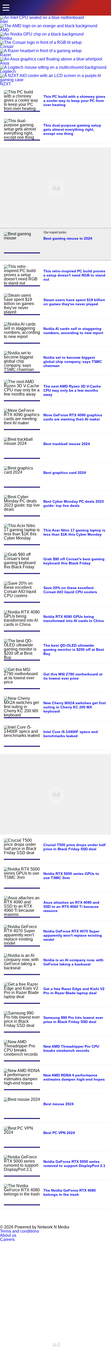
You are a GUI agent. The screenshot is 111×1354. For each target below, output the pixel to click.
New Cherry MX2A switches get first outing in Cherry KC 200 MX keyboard (74, 707)
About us (8, 1235)
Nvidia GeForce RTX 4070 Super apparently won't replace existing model (72, 935)
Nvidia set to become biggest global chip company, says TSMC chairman (72, 361)
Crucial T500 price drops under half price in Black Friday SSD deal (74, 847)
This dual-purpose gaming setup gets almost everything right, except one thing (72, 129)
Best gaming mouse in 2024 (67, 238)
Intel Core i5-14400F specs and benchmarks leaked (70, 734)
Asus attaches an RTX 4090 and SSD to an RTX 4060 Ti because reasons (71, 906)
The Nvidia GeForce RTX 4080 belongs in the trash (69, 1192)
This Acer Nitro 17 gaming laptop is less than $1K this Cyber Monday (74, 532)
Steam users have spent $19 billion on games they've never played (74, 302)
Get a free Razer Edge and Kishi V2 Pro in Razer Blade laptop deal (74, 991)
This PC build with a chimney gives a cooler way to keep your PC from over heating (74, 100)
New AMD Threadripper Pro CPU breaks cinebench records (71, 1048)
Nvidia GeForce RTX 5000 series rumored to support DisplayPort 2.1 (74, 1163)
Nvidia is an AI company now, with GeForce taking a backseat (73, 962)
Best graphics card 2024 (64, 473)
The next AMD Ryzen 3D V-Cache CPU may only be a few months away (72, 390)
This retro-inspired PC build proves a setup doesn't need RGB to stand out (74, 275)
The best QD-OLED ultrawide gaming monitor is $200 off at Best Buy (73, 649)
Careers (7, 1239)
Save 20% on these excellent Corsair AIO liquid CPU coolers (70, 590)
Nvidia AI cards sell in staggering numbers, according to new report (73, 331)
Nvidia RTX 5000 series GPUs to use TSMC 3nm (71, 876)
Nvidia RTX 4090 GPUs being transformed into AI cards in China (73, 618)
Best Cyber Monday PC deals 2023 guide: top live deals (73, 503)
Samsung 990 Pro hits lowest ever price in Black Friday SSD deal (73, 1020)
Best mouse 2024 (58, 1104)
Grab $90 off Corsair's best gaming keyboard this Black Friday (74, 561)
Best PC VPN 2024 (59, 1133)
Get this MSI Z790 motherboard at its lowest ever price (72, 676)
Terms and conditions (19, 1231)
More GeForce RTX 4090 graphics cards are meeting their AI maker (72, 417)
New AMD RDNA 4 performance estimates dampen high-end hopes (74, 1077)
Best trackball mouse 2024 (66, 444)
